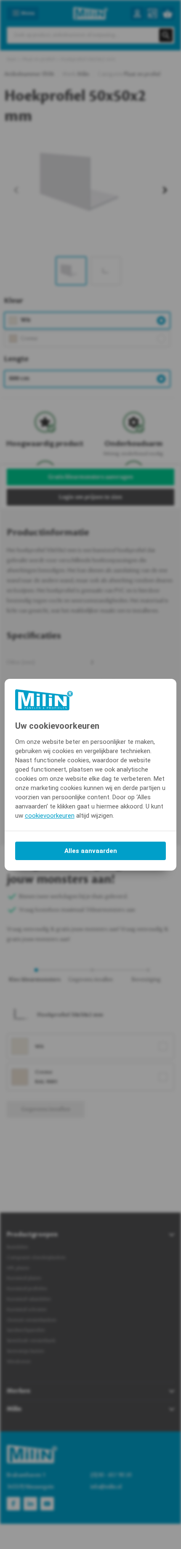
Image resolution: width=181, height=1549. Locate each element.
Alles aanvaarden (90, 851)
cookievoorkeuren (50, 815)
